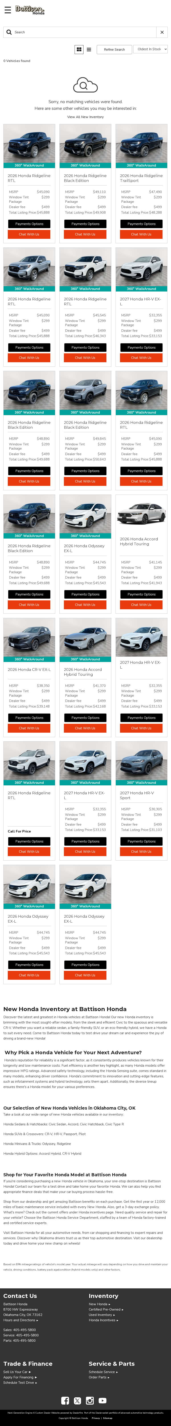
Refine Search (114, 49)
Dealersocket (102, 1412)
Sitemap (107, 1418)
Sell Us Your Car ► (17, 1372)
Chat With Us (29, 234)
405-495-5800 (24, 1330)
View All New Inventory (85, 117)
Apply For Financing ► (20, 1377)
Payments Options (29, 224)
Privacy (96, 1418)
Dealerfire (78, 1412)
